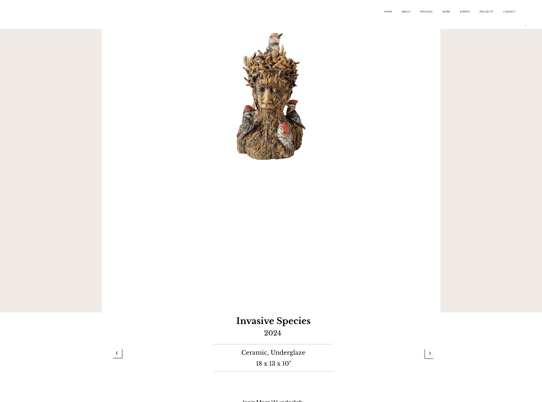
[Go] (117, 353)
